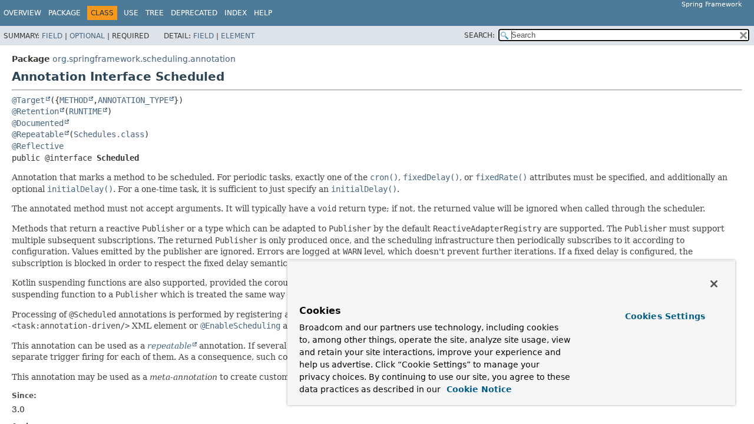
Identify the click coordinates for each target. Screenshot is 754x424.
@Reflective (38, 146)
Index (235, 13)
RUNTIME (85, 111)
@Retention (35, 111)
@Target (28, 100)
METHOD (73, 100)
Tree (154, 13)
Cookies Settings (665, 316)
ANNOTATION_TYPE (133, 100)
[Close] (714, 284)
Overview (22, 13)
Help (263, 13)
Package (64, 13)
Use (131, 13)
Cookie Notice (478, 389)
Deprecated (194, 13)
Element (237, 36)
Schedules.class (109, 134)
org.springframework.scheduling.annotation (144, 59)
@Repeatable (38, 134)
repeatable (169, 345)
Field (52, 36)
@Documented (38, 123)
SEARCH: (479, 35)
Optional (87, 36)
